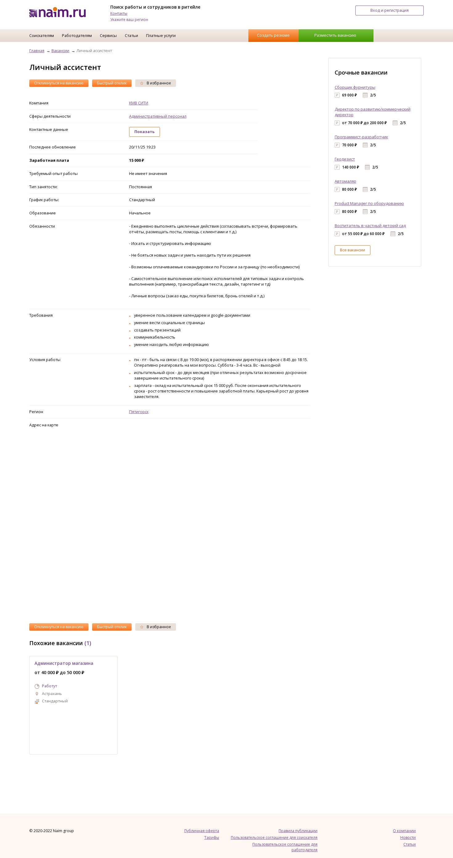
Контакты (118, 13)
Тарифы (211, 837)
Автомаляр (345, 181)
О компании (404, 830)
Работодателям (77, 35)
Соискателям (41, 35)
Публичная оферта (201, 830)
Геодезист (345, 159)
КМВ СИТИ (138, 103)
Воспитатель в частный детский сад (370, 225)
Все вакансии (352, 250)
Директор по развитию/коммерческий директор (372, 111)
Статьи (131, 35)
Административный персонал (157, 116)
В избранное (158, 83)
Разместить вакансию (335, 35)
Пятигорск (139, 411)
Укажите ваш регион (129, 19)
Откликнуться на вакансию (59, 83)
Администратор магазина (64, 663)
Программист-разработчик (361, 137)
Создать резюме (273, 35)
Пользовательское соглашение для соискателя (274, 837)
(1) (87, 643)
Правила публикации (298, 830)
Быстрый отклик (112, 83)
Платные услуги (161, 35)
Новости (408, 837)
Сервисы (108, 35)
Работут (49, 686)
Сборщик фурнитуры (355, 87)
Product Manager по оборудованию (369, 203)
